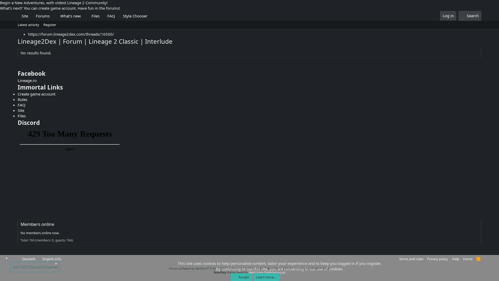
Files (95, 15)
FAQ (111, 15)
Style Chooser (135, 15)
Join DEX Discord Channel (35, 267)
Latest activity (28, 24)
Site (25, 15)
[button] (53, 16)
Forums (43, 15)
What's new (70, 15)
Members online (37, 224)
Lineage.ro (27, 80)
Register (49, 24)
